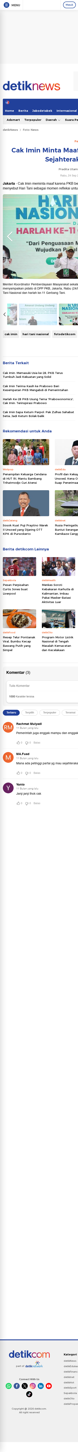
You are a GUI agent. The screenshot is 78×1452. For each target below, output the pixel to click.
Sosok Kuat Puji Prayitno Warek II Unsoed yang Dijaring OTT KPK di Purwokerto (25, 529)
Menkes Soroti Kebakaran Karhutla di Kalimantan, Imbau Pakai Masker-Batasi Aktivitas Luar (58, 593)
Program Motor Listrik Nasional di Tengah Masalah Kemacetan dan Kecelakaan (57, 643)
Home (9, 110)
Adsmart (13, 119)
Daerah (52, 119)
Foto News (31, 129)
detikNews (10, 129)
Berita (23, 110)
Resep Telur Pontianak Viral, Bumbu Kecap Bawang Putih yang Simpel (19, 643)
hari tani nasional (36, 334)
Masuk (69, 4)
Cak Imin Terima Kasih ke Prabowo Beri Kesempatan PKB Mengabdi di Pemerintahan (35, 388)
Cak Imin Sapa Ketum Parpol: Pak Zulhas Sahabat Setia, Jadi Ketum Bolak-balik (38, 414)
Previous (10, 236)
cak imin (11, 334)
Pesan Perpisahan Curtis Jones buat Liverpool (16, 589)
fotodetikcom (64, 334)
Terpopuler (32, 119)
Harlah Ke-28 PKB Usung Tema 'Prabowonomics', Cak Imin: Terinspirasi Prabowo (38, 401)
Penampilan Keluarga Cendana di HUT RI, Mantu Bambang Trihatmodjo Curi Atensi (25, 478)
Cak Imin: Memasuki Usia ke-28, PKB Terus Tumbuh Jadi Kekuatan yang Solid (33, 374)
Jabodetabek (42, 110)
